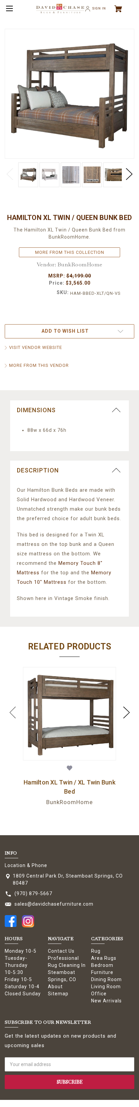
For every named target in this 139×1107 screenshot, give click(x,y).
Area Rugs (103, 958)
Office (99, 993)
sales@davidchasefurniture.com (54, 904)
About (55, 986)
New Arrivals (106, 1000)
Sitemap (58, 993)
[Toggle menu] (8, 8)
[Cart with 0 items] (121, 8)
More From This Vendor (39, 365)
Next (129, 174)
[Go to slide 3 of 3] (13, 713)
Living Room (106, 986)
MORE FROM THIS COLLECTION (69, 252)
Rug (96, 951)
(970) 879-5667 (33, 893)
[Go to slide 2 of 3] (126, 713)
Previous (10, 174)
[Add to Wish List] (69, 768)
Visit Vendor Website (35, 347)
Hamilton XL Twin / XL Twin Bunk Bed (69, 787)
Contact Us (61, 951)
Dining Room (106, 979)
